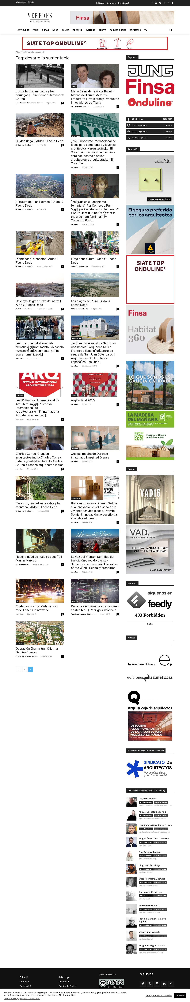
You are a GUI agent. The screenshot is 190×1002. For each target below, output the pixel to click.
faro (73, 254)
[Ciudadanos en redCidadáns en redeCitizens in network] (40, 591)
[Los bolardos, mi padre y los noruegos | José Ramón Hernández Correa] (40, 76)
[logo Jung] (150, 70)
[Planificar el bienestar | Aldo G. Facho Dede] (40, 243)
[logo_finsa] (150, 86)
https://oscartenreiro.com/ (148, 885)
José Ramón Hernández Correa (29, 103)
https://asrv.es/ (144, 899)
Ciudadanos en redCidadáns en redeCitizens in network (37, 608)
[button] (170, 30)
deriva (74, 395)
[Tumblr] (172, 3)
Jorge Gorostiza (147, 798)
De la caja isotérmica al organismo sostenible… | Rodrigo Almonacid (95, 608)
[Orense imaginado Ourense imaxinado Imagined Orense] (95, 438)
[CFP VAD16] (150, 499)
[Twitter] (156, 3)
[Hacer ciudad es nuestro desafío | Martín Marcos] (40, 541)
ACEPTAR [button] (180, 995)
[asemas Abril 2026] (150, 229)
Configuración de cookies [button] (159, 995)
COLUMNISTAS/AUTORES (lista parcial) (146, 790)
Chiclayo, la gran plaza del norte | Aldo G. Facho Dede (38, 303)
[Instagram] (160, 3)
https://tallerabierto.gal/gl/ (148, 859)
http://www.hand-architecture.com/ (151, 952)
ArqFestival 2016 (83, 400)
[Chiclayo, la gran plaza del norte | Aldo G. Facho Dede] (40, 285)
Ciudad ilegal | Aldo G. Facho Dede (39, 141)
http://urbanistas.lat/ (146, 939)
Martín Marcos (22, 564)
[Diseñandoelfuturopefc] (150, 435)
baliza (74, 86)
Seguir (169, 125)
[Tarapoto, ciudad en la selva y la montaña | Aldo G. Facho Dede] (40, 488)
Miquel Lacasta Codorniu (152, 811)
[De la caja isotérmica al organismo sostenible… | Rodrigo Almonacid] (95, 591)
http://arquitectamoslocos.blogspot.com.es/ (154, 832)
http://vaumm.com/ (145, 872)
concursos (76, 136)
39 (62, 656)
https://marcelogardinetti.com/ (149, 912)
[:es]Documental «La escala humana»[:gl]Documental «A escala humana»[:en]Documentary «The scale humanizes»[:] (40, 349)
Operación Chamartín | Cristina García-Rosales (37, 650)
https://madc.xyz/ (145, 845)
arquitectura (76, 338)
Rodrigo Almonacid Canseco (83, 614)
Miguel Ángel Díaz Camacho (154, 838)
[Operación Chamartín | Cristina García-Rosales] (40, 633)
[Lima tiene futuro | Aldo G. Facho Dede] (95, 243)
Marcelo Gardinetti (149, 905)
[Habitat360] (150, 329)
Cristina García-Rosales (26, 656)
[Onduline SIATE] (150, 279)
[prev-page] (18, 669)
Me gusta (167, 119)
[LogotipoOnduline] (150, 102)
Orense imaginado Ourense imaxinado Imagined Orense (90, 455)
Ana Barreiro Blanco (79, 106)
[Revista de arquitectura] (39, 17)
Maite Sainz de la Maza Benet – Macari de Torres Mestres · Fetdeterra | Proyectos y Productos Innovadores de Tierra (95, 97)
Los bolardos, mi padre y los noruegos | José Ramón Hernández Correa (40, 95)
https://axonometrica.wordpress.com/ (152, 818)
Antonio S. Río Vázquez (151, 892)
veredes (74, 167)
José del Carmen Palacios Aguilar (152, 920)
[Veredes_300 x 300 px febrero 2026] (150, 385)
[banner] (150, 549)
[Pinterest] (168, 3)
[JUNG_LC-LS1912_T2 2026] (150, 180)
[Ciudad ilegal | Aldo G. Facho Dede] (40, 125)
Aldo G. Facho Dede (24, 145)
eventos (20, 395)
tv (72, 197)
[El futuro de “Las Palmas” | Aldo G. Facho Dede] (40, 186)
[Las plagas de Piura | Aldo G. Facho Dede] (95, 285)
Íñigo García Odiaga (149, 865)
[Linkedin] (164, 3)
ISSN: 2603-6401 (107, 974)
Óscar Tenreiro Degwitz (152, 878)
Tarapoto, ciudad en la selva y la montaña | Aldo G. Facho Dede (38, 505)
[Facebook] (152, 3)
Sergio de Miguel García (152, 945)
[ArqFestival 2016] (95, 385)
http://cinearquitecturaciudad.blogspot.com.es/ (155, 805)
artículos (20, 86)
